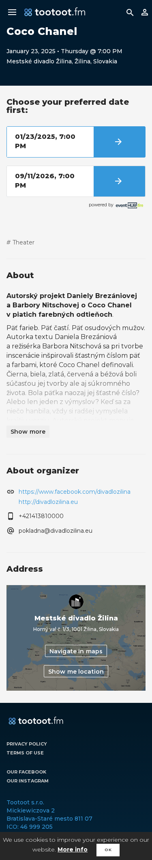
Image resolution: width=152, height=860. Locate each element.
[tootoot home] (36, 721)
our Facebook (26, 772)
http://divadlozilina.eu (48, 502)
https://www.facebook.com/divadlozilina (75, 491)
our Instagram (27, 781)
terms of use (25, 753)
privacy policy (26, 744)
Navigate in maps (76, 651)
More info (73, 849)
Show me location (76, 671)
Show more (28, 431)
